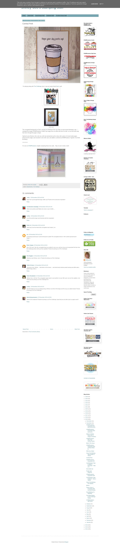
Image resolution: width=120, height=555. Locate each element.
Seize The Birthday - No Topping (91, 483)
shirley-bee (88, 260)
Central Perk (89, 457)
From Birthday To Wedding (90, 493)
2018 (86, 413)
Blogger (66, 542)
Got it (101, 4)
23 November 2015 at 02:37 (37, 286)
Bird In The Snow (90, 443)
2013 (86, 527)
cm (27, 234)
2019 (86, 411)
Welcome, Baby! (90, 451)
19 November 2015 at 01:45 (45, 206)
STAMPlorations (32, 145)
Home (23, 15)
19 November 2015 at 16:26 (38, 225)
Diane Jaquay (30, 245)
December (89, 421)
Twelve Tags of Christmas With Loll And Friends (90, 489)
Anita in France (30, 265)
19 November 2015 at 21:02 (35, 234)
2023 (86, 402)
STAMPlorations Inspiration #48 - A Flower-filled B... (90, 447)
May (88, 514)
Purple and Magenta (89, 471)
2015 (86, 419)
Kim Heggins (30, 256)
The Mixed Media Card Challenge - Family (91, 497)
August (88, 508)
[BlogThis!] (42, 185)
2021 (86, 407)
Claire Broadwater (31, 276)
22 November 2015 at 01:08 (43, 276)
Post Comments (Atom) (34, 331)
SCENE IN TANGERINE (89, 378)
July (88, 510)
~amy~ (28, 197)
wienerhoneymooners (32, 297)
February (89, 520)
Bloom (87, 485)
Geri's (57, 86)
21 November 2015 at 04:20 (40, 256)
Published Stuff (50, 15)
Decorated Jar (89, 469)
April (88, 516)
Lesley (28, 216)
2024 (86, 400)
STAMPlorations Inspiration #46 (90, 475)
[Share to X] (43, 185)
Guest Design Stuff (39, 15)
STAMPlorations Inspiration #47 (90, 460)
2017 (86, 415)
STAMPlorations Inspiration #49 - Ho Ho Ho (90, 431)
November (89, 423)
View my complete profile (90, 267)
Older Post (77, 329)
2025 (86, 398)
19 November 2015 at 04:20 (37, 216)
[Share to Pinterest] (47, 185)
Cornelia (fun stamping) (32, 206)
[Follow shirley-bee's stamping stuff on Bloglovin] (89, 235)
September (89, 506)
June (88, 512)
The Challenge (37, 86)
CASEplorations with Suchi (90, 500)
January (89, 522)
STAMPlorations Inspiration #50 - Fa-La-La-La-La (90, 426)
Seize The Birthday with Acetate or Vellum (90, 454)
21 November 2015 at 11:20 (41, 265)
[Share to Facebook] (45, 185)
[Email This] (40, 185)
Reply (28, 201)
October (89, 504)
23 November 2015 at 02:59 (44, 297)
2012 (86, 529)
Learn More (94, 4)
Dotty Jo (29, 225)
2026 (86, 396)
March (88, 518)
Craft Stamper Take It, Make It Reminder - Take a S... (91, 465)
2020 (86, 409)
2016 (86, 417)
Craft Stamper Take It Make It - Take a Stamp (91, 479)
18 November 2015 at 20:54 (37, 197)
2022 (86, 405)
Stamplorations (29, 186)
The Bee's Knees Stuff (61, 15)
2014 (86, 525)
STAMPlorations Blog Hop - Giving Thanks (90, 440)
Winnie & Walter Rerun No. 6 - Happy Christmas (91, 435)
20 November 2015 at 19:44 (40, 245)
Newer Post (25, 329)
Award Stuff (30, 15)
